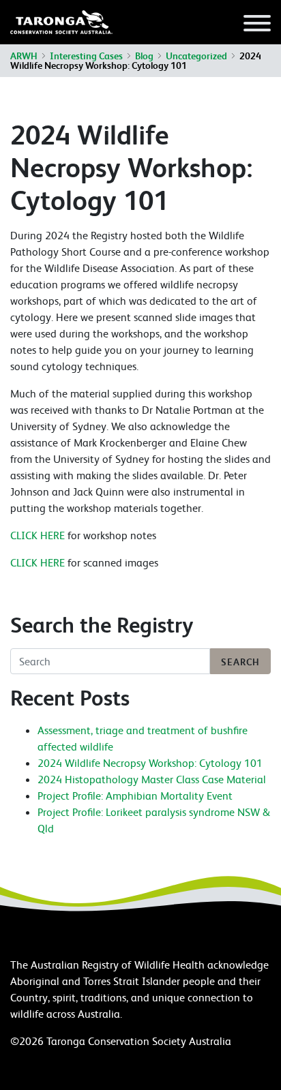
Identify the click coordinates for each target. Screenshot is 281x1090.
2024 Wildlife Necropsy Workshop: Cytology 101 (150, 763)
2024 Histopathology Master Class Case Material (152, 779)
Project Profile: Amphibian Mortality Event (135, 795)
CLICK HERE (37, 535)
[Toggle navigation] (257, 25)
